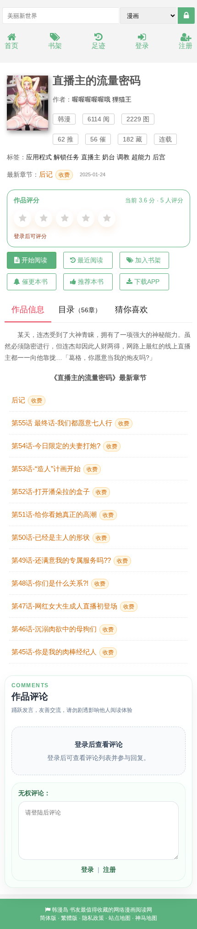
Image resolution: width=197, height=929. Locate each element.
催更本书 (35, 281)
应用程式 (39, 157)
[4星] (85, 218)
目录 (79, 309)
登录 (142, 45)
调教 (123, 157)
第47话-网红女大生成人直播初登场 (72, 606)
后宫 (159, 157)
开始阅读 (34, 260)
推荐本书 (91, 281)
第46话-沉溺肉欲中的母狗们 (62, 629)
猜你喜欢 (131, 309)
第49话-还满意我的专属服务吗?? (69, 560)
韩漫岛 (60, 910)
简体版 (48, 918)
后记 (54, 174)
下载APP (146, 281)
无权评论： (34, 793)
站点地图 (120, 918)
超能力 (141, 157)
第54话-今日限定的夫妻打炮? (64, 446)
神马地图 (146, 918)
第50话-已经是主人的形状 (59, 537)
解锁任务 (66, 157)
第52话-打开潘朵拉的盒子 (59, 491)
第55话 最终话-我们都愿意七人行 (70, 423)
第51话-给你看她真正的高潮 (62, 514)
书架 (55, 45)
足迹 (98, 45)
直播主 (90, 157)
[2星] (43, 218)
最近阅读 (90, 260)
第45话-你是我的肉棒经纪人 (62, 652)
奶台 (108, 157)
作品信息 (27, 309)
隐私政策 (93, 918)
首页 (11, 45)
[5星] (106, 218)
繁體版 (69, 918)
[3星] (64, 218)
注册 (185, 45)
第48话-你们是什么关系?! (58, 583)
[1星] (22, 218)
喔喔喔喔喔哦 (91, 99)
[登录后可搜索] (186, 15)
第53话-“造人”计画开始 (54, 469)
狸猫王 (121, 99)
